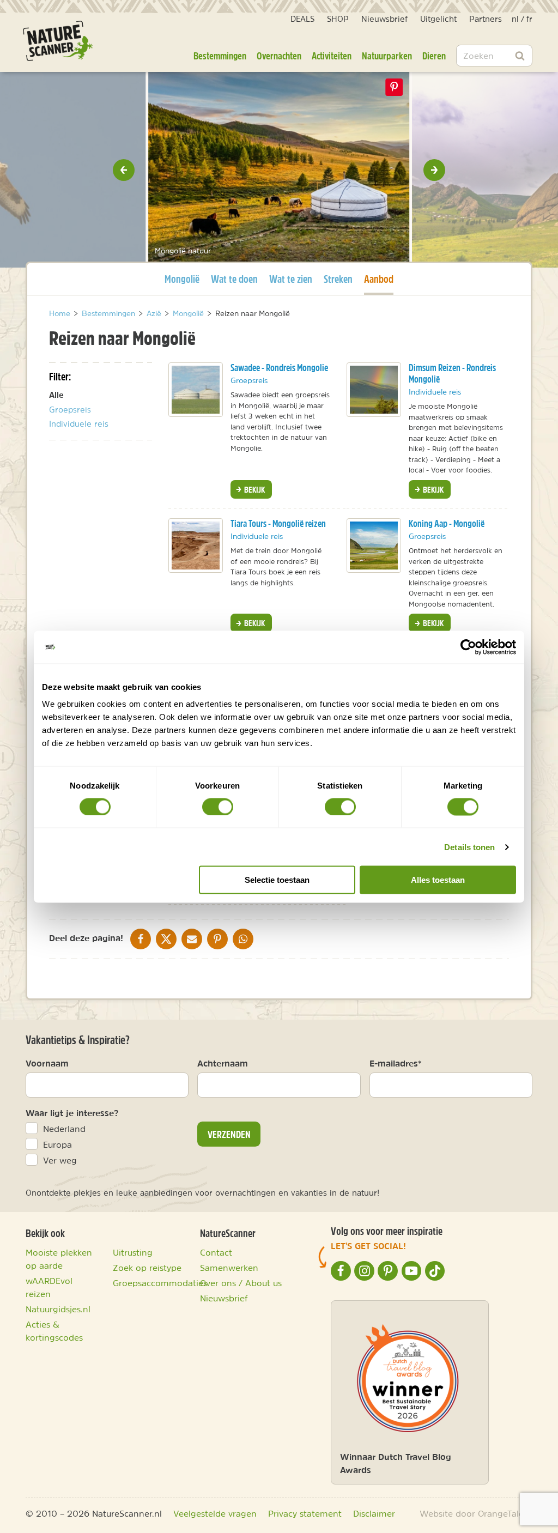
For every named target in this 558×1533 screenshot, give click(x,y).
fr (529, 19)
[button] (124, 170)
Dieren (434, 55)
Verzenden (229, 1134)
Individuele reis (78, 424)
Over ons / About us (241, 1282)
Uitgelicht (438, 19)
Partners (485, 19)
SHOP (338, 19)
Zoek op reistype (147, 1267)
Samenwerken (229, 1267)
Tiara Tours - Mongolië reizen (278, 523)
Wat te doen (234, 279)
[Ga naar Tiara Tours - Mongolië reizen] (195, 545)
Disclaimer (374, 1513)
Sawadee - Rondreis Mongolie (279, 367)
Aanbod (378, 278)
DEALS (302, 19)
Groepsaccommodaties (160, 1282)
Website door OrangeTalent (476, 1513)
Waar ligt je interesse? (72, 1112)
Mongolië (182, 278)
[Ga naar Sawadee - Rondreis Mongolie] (195, 389)
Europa (57, 1144)
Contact (216, 1252)
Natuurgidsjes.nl (58, 1309)
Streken (338, 279)
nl (515, 19)
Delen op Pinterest (394, 87)
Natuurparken (387, 55)
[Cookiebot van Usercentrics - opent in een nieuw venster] (468, 647)
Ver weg (60, 1160)
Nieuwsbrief (384, 19)
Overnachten (279, 55)
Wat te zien (290, 279)
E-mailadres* (395, 1063)
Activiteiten (331, 55)
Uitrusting (133, 1252)
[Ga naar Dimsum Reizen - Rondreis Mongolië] (374, 389)
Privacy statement (305, 1513)
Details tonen (469, 846)
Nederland (64, 1128)
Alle (56, 395)
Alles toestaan (438, 879)
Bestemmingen (219, 55)
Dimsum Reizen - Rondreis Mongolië (452, 373)
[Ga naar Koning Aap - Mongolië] (374, 545)
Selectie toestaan (277, 879)
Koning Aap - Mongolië (446, 523)
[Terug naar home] (58, 41)
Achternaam (222, 1063)
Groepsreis (70, 409)
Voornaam (47, 1063)
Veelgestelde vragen (215, 1513)
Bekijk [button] (253, 489)
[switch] (217, 806)
